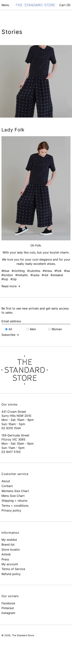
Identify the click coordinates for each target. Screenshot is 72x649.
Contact (7, 486)
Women (57, 329)
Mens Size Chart (13, 496)
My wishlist (9, 540)
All (10, 329)
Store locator (10, 549)
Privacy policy (11, 510)
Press (5, 559)
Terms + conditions (14, 505)
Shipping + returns (14, 500)
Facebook (8, 603)
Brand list (8, 544)
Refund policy (11, 574)
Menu (5, 5)
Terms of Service (13, 569)
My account (9, 564)
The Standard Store (23, 635)
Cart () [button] (65, 5)
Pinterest (7, 608)
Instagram (8, 613)
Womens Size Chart (15, 491)
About (5, 481)
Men (33, 329)
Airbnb (6, 554)
